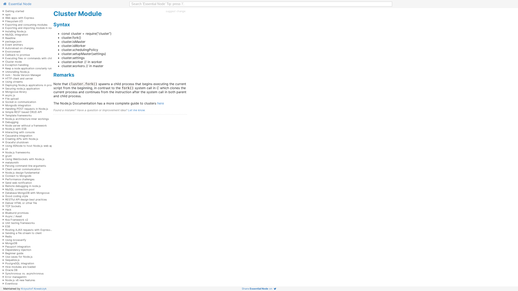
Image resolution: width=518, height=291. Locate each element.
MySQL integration (16, 34)
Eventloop (11, 283)
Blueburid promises (17, 212)
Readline (10, 38)
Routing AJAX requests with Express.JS (29, 229)
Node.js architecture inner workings (27, 118)
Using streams (14, 81)
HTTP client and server (19, 78)
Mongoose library (16, 91)
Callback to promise (17, 54)
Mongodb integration (18, 105)
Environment (12, 51)
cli (6, 149)
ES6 (7, 226)
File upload (12, 98)
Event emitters (14, 44)
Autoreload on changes (19, 48)
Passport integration (17, 246)
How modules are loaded (20, 266)
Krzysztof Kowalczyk (34, 288)
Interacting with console (20, 132)
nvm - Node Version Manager (23, 75)
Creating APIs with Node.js (21, 138)
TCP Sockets (13, 206)
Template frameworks (18, 115)
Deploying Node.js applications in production (32, 85)
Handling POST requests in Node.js (26, 108)
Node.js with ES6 (16, 128)
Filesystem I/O (14, 21)
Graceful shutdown (17, 142)
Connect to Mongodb (18, 175)
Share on (258, 288)
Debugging (11, 122)
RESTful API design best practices (26, 199)
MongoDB (11, 243)
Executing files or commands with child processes (36, 58)
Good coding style (16, 196)
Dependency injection (18, 249)
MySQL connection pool (19, 189)
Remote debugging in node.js (23, 186)
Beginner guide (14, 253)
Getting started (14, 11)
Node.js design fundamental (22, 172)
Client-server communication (22, 169)
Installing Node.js (15, 31)
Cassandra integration (18, 135)
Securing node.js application (22, 88)
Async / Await (13, 216)
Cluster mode (13, 61)
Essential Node (18, 4)
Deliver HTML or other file (21, 203)
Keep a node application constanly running (31, 68)
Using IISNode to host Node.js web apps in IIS (33, 145)
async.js (10, 95)
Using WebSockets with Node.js (25, 159)
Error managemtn (16, 276)
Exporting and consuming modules (26, 24)
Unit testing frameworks (20, 223)
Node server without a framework (26, 125)
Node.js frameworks (17, 152)
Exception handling (17, 64)
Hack (8, 209)
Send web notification (18, 182)
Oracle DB (11, 270)
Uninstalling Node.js (17, 71)
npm (8, 14)
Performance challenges (20, 179)
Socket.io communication (20, 101)
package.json (13, 41)
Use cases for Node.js (19, 256)
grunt (8, 155)
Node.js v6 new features (20, 280)
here (160, 103)
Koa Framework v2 (16, 219)
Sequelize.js (12, 259)
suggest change (175, 11)
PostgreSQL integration (19, 263)
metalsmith (12, 162)
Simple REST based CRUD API (23, 112)
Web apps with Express (19, 17)
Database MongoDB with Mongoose (27, 192)
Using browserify (15, 239)
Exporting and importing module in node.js (31, 28)
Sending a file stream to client (23, 233)
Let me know (136, 110)
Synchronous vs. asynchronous (24, 273)
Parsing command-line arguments (25, 165)
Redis (8, 236)
